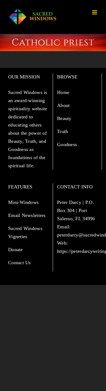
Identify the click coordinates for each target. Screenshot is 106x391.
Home (64, 92)
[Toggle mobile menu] (95, 12)
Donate (15, 249)
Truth (63, 131)
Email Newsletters (27, 215)
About (64, 105)
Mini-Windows (23, 202)
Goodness (67, 144)
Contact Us (19, 262)
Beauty (65, 118)
